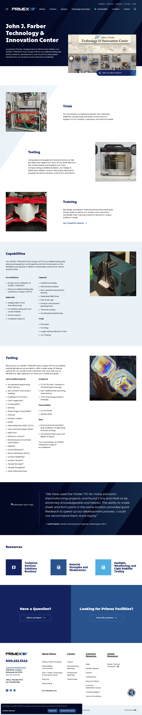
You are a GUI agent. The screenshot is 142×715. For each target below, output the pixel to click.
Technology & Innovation (81, 9)
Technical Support (93, 692)
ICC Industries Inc (49, 691)
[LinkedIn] (14, 690)
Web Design (128, 710)
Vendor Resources (112, 655)
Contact (127, 9)
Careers (101, 4)
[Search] (135, 9)
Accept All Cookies (67, 710)
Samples (119, 4)
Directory (45, 679)
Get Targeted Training (73, 223)
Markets (42, 9)
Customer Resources (91, 655)
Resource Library (92, 681)
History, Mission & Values (51, 662)
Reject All (52, 710)
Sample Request (92, 668)
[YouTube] (7, 690)
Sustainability (102, 9)
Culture (70, 662)
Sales (88, 664)
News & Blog (47, 683)
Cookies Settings (84, 710)
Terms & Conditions (93, 696)
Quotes (127, 4)
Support (110, 4)
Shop (134, 4)
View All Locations (13, 675)
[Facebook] (11, 690)
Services (64, 9)
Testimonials (72, 679)
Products (53, 9)
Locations (115, 9)
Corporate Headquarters (16, 668)
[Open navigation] (7, 9)
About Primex (49, 654)
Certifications (91, 677)
